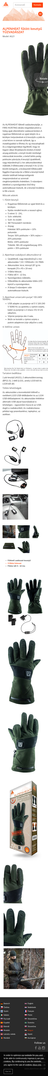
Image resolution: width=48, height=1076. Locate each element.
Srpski (30, 1034)
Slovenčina (32, 1026)
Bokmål (6, 1026)
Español (7, 1023)
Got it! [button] (8, 1071)
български (32, 1038)
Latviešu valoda (9, 1034)
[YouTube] (40, 1048)
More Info (37, 1065)
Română (7, 1038)
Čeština (6, 1007)
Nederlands (32, 1007)
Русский (7, 1019)
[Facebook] (36, 1048)
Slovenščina (32, 1019)
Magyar (30, 1030)
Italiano (6, 1015)
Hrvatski (7, 1030)
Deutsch (7, 1003)
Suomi (6, 1011)
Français (31, 1011)
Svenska (31, 1023)
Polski (30, 1015)
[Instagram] (43, 1048)
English (30, 1003)
